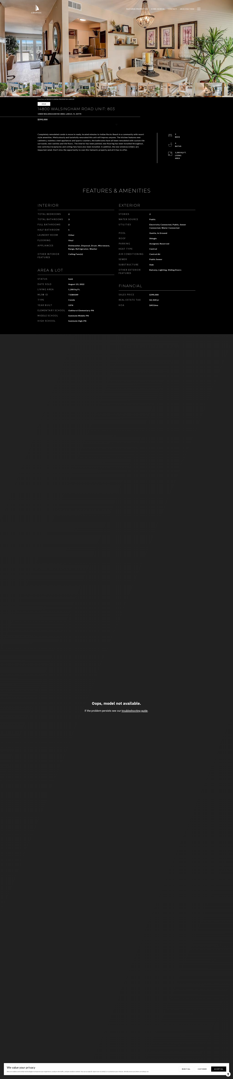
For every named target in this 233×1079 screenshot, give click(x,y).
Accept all (218, 1069)
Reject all (186, 1069)
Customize (202, 1069)
